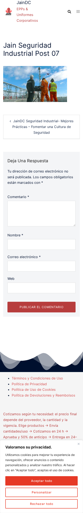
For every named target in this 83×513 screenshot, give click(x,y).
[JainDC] (8, 12)
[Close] (78, 443)
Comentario (18, 197)
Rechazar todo (41, 504)
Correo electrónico (24, 257)
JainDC (24, 2)
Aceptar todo (41, 481)
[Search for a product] (69, 11)
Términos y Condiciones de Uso (37, 378)
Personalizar (42, 492)
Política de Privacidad (29, 384)
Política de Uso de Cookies (34, 389)
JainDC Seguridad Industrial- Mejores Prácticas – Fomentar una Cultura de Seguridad (42, 127)
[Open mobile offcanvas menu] (78, 12)
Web (10, 278)
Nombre (15, 235)
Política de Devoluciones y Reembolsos (43, 395)
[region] (41, 476)
